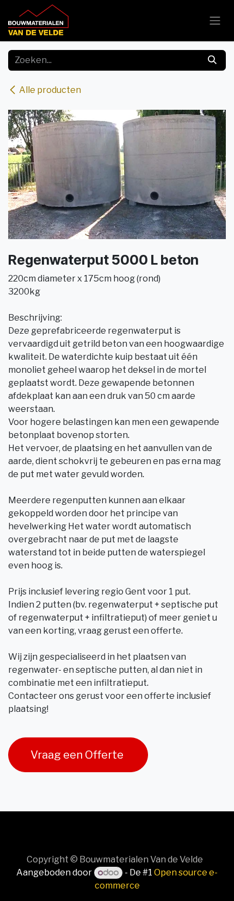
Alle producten (50, 90)
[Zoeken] (212, 60)
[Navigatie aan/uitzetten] (215, 21)
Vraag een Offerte (78, 754)
